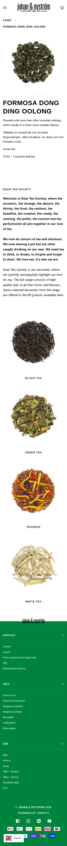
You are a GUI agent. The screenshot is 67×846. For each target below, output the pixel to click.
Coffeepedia (9, 723)
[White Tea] (33, 565)
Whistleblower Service (14, 668)
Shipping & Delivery (13, 706)
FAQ (5, 663)
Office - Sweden (11, 772)
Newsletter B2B (11, 783)
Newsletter (8, 717)
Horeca (6, 761)
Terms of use (9, 695)
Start (7, 20)
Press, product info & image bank (19, 657)
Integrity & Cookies (12, 712)
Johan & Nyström (31, 807)
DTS (5, 788)
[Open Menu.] (8, 7)
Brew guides (9, 728)
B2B (5, 755)
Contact (7, 646)
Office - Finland (10, 777)
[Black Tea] (33, 342)
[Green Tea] (33, 416)
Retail (6, 766)
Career (6, 652)
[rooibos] (33, 491)
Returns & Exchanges (14, 701)
